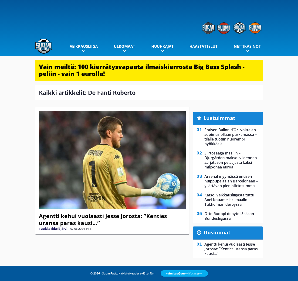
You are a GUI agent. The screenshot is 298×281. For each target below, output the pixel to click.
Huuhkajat (162, 46)
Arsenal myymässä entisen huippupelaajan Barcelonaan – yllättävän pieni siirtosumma (231, 181)
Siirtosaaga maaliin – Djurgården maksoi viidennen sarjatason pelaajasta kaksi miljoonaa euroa (230, 160)
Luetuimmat (219, 117)
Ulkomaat (124, 46)
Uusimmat (216, 232)
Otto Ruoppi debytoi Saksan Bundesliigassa (229, 216)
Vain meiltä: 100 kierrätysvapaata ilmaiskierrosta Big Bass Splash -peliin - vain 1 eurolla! (141, 70)
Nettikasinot (247, 46)
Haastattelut (203, 46)
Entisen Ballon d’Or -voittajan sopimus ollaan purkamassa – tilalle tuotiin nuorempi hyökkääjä (230, 136)
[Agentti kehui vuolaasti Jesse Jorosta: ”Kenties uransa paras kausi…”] (112, 160)
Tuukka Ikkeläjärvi (53, 228)
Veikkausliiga (84, 46)
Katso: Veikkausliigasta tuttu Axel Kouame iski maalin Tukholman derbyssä (229, 199)
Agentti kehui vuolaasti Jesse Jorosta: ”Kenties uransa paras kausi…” (103, 219)
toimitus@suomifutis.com (184, 273)
